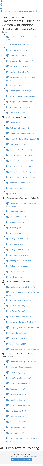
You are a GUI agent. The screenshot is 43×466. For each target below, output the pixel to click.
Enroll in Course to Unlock (21, 459)
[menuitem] (1, 5)
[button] (1, 2)
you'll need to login (30, 456)
